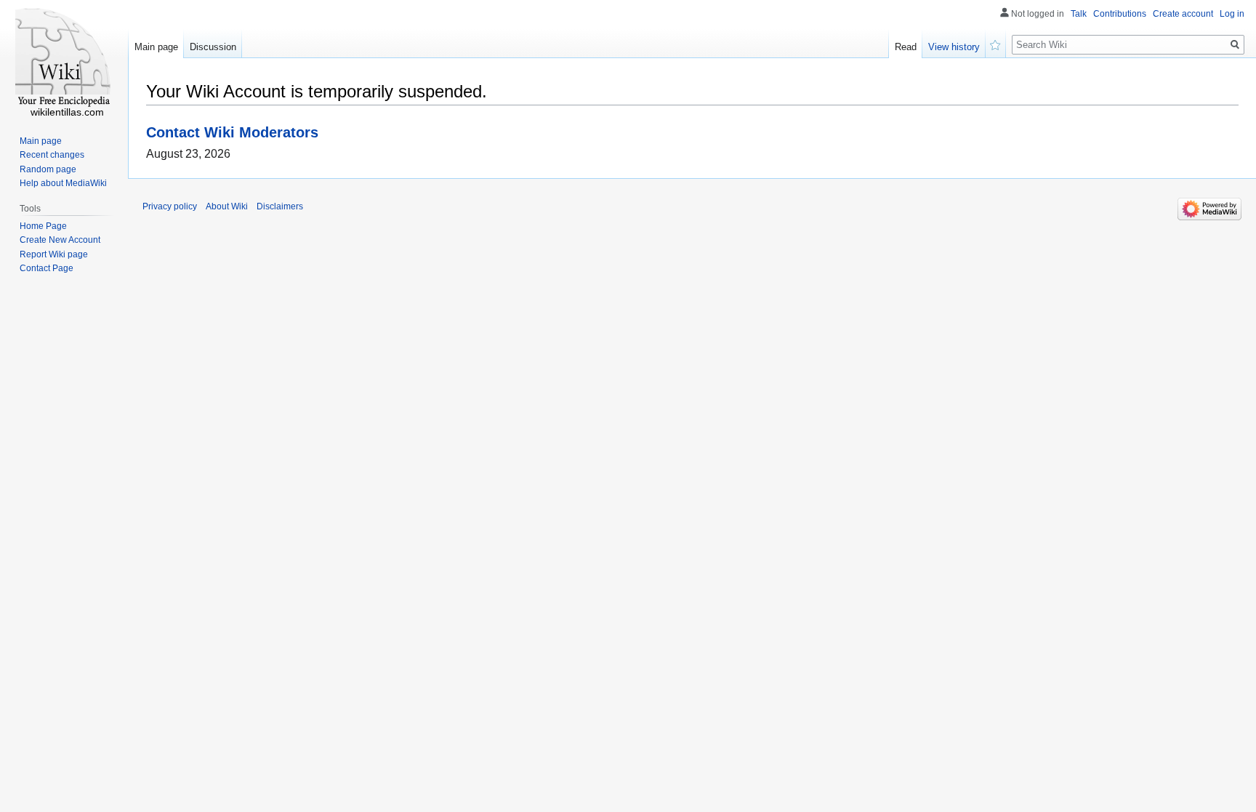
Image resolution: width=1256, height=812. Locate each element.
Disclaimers (280, 206)
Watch (996, 43)
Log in (1232, 14)
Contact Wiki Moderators (232, 132)
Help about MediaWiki (63, 183)
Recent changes (52, 155)
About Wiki (227, 206)
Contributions (1119, 14)
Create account (1183, 14)
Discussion (213, 46)
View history (954, 46)
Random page (48, 169)
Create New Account (60, 240)
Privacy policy (169, 206)
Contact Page (46, 268)
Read (906, 46)
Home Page (43, 226)
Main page (156, 46)
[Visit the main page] (64, 58)
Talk (1079, 14)
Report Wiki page (54, 254)
